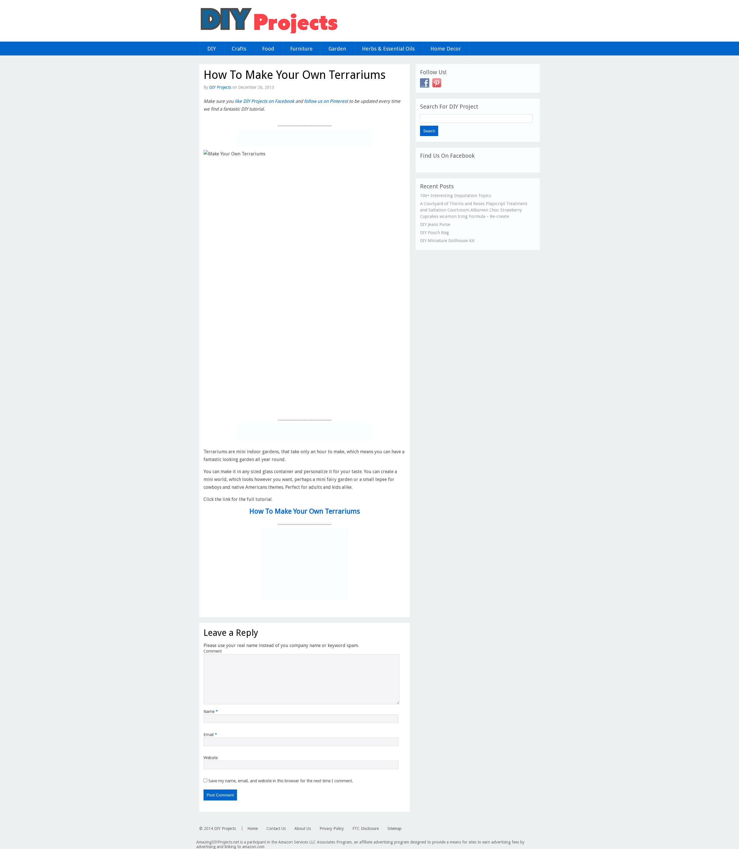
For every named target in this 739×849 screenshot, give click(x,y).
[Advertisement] (304, 138)
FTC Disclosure (365, 828)
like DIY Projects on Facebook (264, 101)
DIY (211, 49)
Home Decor (445, 49)
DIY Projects (220, 87)
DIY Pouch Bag (434, 232)
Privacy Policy (332, 828)
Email (210, 734)
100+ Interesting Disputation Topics (455, 195)
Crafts (239, 49)
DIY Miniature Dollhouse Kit (447, 240)
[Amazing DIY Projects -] (268, 33)
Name (211, 711)
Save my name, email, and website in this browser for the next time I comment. (280, 781)
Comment (213, 651)
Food (268, 49)
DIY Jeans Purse (435, 224)
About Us (302, 828)
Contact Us (276, 828)
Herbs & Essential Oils (388, 49)
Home (252, 828)
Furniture (301, 49)
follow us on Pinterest (326, 101)
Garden (337, 49)
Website (211, 757)
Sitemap (394, 828)
